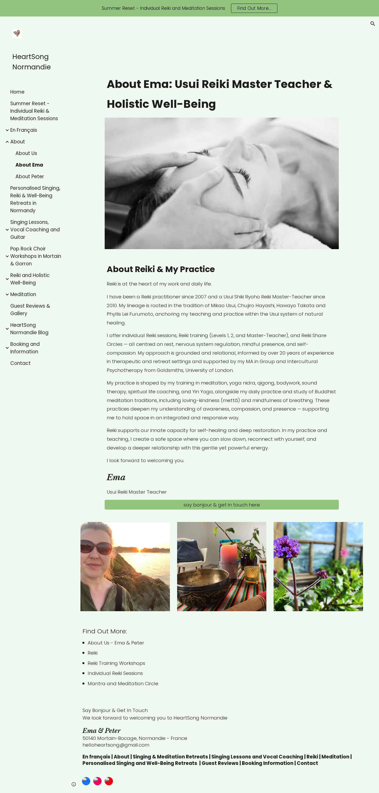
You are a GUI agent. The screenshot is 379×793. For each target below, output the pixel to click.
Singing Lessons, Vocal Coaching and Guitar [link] (35, 230)
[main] (222, 94)
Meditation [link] (23, 294)
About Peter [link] (29, 176)
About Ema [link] (29, 164)
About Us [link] (26, 153)
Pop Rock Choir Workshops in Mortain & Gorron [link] (35, 256)
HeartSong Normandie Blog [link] (29, 329)
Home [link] (17, 91)
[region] (189, 8)
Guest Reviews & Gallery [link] (30, 310)
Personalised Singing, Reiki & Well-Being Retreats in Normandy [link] (35, 199)
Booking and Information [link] (25, 348)
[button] (373, 24)
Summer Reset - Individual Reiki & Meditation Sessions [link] (34, 111)
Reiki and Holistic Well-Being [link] (30, 279)
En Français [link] (23, 130)
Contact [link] (20, 363)
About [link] (17, 141)
